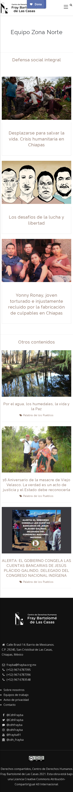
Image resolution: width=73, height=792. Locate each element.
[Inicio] (19, 7)
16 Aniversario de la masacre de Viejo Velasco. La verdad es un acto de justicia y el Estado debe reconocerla (36, 485)
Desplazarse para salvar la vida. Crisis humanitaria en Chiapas (36, 138)
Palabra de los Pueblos (38, 415)
